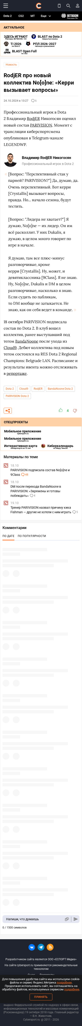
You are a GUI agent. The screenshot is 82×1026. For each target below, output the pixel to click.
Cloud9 (23, 388)
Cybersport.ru (31, 1019)
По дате (8, 536)
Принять (41, 997)
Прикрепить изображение (66, 919)
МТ (33, 16)
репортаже (17, 373)
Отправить (75, 919)
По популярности (32, 536)
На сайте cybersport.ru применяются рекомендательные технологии (41, 967)
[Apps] (59, 5)
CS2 (21, 16)
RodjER (38, 388)
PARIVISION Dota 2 (17, 396)
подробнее (64, 982)
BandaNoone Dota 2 (60, 388)
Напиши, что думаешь (22, 919)
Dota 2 (7, 16)
